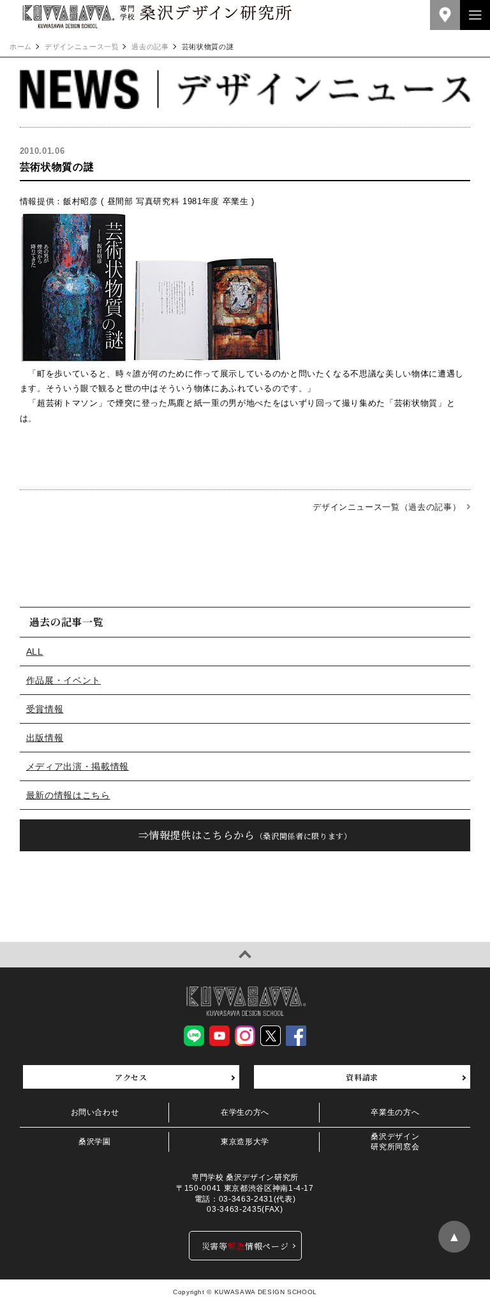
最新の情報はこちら (68, 795)
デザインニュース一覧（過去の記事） (387, 507)
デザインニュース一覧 (82, 46)
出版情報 (45, 737)
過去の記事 (149, 46)
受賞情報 (45, 709)
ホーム (21, 46)
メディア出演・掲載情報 (77, 766)
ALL (34, 651)
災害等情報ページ (245, 1246)
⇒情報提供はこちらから (245, 835)
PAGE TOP (245, 954)
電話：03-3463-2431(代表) (245, 1199)
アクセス (131, 1076)
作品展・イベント (63, 680)
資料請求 (362, 1076)
